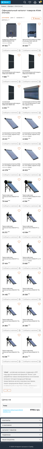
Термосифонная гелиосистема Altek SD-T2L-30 (11, 291)
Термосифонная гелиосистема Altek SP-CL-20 (10, 260)
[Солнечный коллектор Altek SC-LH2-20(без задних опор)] (31, 154)
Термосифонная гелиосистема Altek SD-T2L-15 (31, 322)
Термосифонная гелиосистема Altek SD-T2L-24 (31, 291)
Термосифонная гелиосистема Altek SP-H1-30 (10, 197)
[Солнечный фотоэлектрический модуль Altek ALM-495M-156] (11, 61)
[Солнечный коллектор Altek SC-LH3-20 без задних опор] (11, 123)
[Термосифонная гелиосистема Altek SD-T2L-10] (11, 341)
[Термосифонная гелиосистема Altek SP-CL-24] (31, 217)
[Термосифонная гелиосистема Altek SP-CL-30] (11, 217)
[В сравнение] (20, 50)
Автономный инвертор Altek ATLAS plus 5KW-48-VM (31, 41)
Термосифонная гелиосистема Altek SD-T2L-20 (11, 322)
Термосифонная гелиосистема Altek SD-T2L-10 (11, 353)
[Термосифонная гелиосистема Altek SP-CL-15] (31, 248)
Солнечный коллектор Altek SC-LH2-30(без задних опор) (11, 165)
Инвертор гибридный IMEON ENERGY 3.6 (9, 41)
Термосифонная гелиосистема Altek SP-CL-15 (31, 259)
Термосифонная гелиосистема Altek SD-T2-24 (30, 353)
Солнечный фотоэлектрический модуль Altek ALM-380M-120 (11, 104)
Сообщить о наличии (10, 50)
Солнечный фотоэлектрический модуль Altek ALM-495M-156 (11, 73)
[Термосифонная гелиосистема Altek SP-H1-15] (31, 185)
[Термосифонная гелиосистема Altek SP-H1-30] (11, 185)
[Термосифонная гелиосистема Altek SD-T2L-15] (31, 310)
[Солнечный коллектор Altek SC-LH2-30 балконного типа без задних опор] (31, 92)
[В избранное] (19, 24)
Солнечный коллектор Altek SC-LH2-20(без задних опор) (31, 165)
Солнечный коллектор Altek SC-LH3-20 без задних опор (11, 134)
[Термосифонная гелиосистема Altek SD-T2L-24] (31, 279)
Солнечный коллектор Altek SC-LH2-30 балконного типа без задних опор (31, 104)
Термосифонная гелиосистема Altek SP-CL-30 (10, 229)
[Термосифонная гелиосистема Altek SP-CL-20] (11, 248)
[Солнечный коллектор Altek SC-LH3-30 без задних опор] (31, 123)
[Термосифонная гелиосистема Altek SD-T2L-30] (11, 279)
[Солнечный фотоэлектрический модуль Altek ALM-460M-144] (31, 61)
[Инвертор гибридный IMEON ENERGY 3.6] (11, 30)
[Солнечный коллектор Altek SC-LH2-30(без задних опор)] (11, 154)
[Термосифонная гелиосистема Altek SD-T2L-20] (11, 310)
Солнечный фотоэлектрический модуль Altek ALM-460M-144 (31, 73)
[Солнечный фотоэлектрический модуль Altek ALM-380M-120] (11, 92)
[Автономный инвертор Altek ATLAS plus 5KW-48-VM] (31, 30)
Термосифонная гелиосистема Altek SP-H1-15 (31, 196)
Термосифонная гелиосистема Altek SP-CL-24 (31, 229)
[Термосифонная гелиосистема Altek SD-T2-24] (31, 341)
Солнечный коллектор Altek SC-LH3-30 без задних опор (31, 134)
